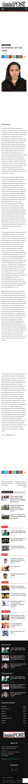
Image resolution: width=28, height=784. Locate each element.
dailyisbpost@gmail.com (14, 759)
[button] (2, 9)
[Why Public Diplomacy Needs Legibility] (5, 576)
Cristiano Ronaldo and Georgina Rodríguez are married (17, 625)
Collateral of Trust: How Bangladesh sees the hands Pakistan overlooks (18, 560)
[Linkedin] (17, 56)
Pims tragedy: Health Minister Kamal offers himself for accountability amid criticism (17, 657)
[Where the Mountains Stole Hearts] (5, 633)
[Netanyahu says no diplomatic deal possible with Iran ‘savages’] (5, 666)
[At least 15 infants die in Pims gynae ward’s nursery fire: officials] (5, 516)
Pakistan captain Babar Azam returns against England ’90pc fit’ (18, 532)
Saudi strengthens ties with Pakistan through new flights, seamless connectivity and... (18, 617)
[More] (24, 56)
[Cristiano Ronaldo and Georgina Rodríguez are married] (5, 625)
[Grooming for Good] (5, 568)
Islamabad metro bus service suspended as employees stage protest (20, 484)
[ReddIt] (21, 56)
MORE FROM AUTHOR (19, 492)
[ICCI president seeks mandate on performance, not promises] (5, 595)
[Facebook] (3, 56)
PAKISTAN (8, 44)
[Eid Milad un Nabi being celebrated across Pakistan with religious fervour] (5, 507)
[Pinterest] (10, 56)
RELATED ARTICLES (7, 492)
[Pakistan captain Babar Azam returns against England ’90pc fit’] (5, 533)
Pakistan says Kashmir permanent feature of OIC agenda (7, 483)
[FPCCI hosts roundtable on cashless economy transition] (5, 588)
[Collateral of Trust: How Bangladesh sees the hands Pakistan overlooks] (5, 560)
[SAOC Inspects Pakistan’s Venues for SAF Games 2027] (5, 548)
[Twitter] (6, 56)
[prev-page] (3, 522)
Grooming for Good (16, 566)
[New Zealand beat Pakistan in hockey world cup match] (5, 540)
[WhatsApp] (13, 56)
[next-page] (5, 522)
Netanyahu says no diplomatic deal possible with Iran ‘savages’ (18, 665)
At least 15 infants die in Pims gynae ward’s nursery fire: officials (18, 516)
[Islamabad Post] (14, 3)
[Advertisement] (14, 26)
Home (3, 42)
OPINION (7, 42)
